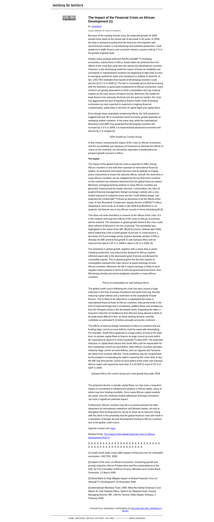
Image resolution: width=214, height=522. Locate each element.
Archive (90, 518)
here (113, 428)
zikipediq (96, 26)
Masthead (80, 518)
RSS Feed (99, 518)
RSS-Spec (109, 518)
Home (71, 518)
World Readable (137, 518)
